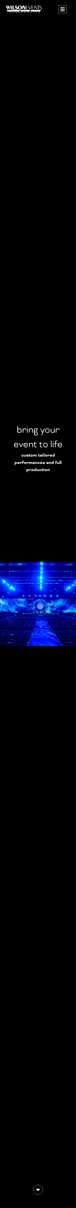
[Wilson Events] (24, 14)
